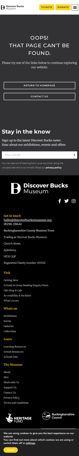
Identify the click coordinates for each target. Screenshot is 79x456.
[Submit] (74, 155)
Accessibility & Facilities (17, 295)
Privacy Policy (11, 397)
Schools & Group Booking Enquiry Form (26, 285)
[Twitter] (66, 201)
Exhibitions (10, 316)
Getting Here (11, 280)
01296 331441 (13, 224)
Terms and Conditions (16, 402)
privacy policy (54, 167)
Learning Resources (15, 346)
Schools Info (11, 356)
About (7, 372)
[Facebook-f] (59, 201)
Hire (6, 377)
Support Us (10, 387)
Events (7, 321)
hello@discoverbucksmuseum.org (28, 220)
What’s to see (11, 300)
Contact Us (10, 392)
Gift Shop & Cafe (13, 290)
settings (30, 443)
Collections (10, 331)
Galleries (9, 326)
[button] (75, 7)
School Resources (14, 351)
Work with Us (11, 382)
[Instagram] (73, 201)
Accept (10, 450)
